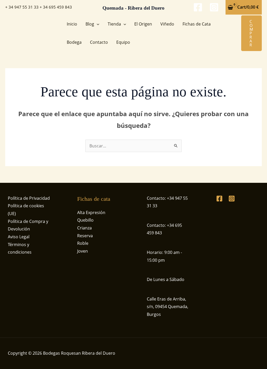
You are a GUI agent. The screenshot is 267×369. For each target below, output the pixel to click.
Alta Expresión (91, 212)
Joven (82, 251)
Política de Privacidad (29, 198)
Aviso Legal (18, 237)
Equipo (123, 42)
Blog (90, 24)
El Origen (143, 24)
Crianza (84, 228)
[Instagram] (214, 7)
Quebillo (85, 220)
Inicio (72, 24)
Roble (82, 243)
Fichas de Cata (197, 24)
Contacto (99, 42)
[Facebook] (198, 7)
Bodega (74, 42)
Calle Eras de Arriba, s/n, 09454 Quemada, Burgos (167, 306)
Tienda (114, 24)
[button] (96, 24)
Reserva (85, 236)
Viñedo (167, 24)
